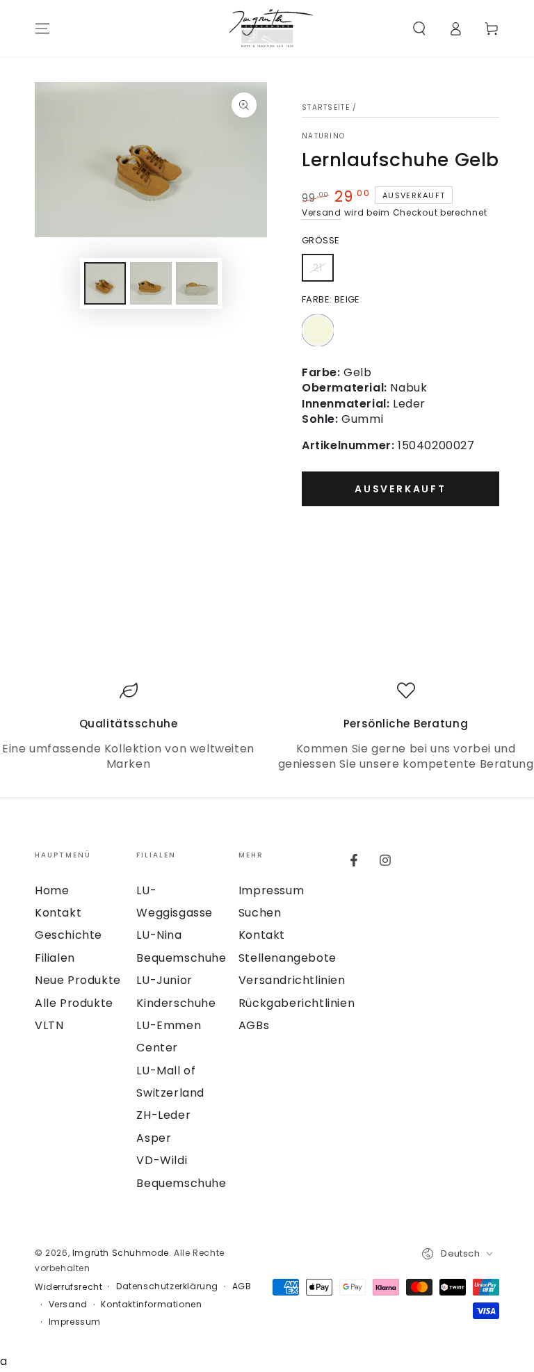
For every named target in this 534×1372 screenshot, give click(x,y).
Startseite (326, 107)
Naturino (323, 136)
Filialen (55, 958)
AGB (242, 1286)
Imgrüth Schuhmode (120, 1253)
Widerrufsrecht (68, 1287)
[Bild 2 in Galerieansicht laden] (151, 283)
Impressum (271, 890)
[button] (419, 28)
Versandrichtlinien (292, 980)
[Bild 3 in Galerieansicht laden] (197, 283)
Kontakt (58, 913)
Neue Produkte (78, 980)
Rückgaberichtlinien (296, 1003)
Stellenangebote (287, 958)
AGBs (253, 1025)
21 (323, 271)
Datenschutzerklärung (167, 1286)
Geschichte (68, 935)
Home (52, 890)
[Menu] (42, 28)
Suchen (260, 913)
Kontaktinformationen (151, 1304)
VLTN (49, 1025)
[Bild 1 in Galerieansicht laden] (105, 283)
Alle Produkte (74, 1003)
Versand (321, 212)
